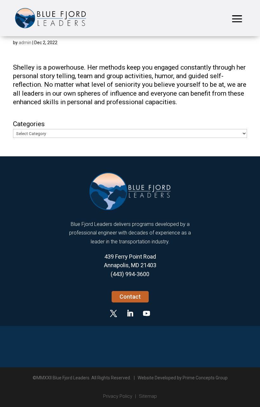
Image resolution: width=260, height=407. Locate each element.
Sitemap (148, 396)
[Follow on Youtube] (146, 313)
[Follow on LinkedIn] (130, 313)
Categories (29, 124)
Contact (130, 296)
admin (25, 42)
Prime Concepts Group (205, 377)
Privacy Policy (117, 396)
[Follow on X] (113, 313)
